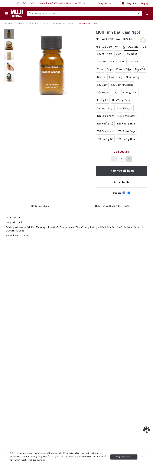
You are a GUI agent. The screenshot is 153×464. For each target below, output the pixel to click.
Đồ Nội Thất (34, 23)
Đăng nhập (131, 3)
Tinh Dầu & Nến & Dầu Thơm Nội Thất (58, 23)
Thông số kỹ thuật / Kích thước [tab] (112, 205)
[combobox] (105, 3)
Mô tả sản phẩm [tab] (40, 205)
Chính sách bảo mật (23, 459)
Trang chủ (8, 23)
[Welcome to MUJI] (17, 13)
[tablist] (76, 206)
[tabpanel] (76, 224)
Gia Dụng (20, 23)
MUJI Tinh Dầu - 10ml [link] (87, 23)
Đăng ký (144, 3)
